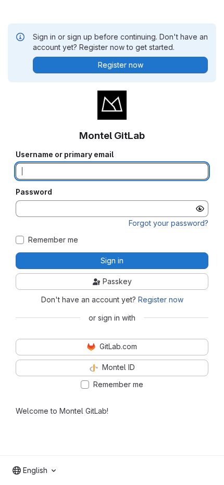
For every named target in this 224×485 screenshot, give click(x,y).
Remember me (53, 240)
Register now (160, 299)
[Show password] (200, 208)
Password (34, 192)
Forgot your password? (168, 223)
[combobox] (34, 470)
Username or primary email (65, 154)
